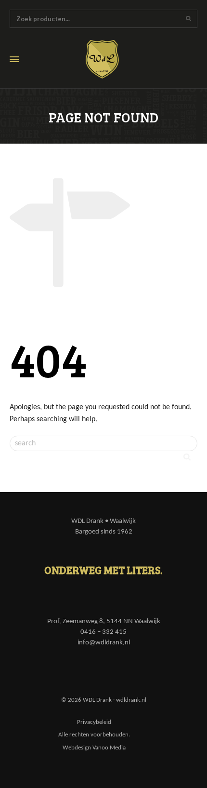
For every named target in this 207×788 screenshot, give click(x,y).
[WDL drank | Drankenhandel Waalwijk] (109, 59)
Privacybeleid (94, 722)
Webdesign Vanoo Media (94, 748)
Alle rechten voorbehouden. (94, 735)
